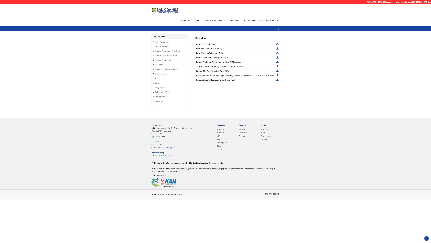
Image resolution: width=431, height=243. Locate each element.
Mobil (263, 132)
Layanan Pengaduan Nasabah (166, 69)
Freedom (242, 136)
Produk (196, 20)
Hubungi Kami (160, 96)
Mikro (219, 146)
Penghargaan (160, 87)
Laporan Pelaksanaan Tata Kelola (167, 51)
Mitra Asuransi (160, 73)
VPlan (219, 139)
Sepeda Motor (266, 136)
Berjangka (242, 129)
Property (264, 129)
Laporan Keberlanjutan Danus (166, 55)
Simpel (219, 149)
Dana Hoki (243, 132)
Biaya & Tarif (234, 20)
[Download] (277, 44)
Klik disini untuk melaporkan (162, 155)
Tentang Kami (185, 20)
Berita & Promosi (249, 20)
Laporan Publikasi (161, 46)
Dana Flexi (221, 129)
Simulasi (222, 20)
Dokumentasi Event (162, 92)
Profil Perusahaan (162, 41)
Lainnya (264, 139)
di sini (174, 171)
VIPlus (219, 136)
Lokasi (157, 83)
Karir (157, 78)
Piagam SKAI (160, 64)
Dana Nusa (221, 132)
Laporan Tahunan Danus (164, 60)
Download (159, 101)
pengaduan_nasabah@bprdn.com (166, 147)
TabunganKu (222, 142)
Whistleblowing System (268, 20)
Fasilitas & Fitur (209, 20)
